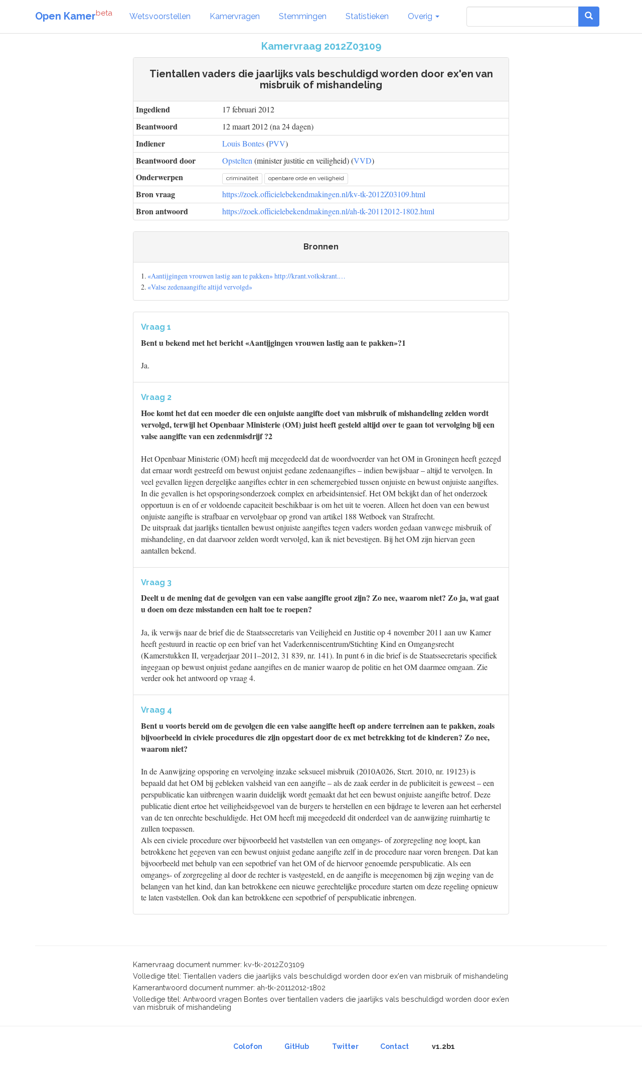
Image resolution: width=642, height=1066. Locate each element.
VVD (363, 160)
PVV (277, 143)
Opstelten (237, 160)
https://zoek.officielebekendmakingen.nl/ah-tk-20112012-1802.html (328, 211)
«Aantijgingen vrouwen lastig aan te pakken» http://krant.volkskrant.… (246, 276)
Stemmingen (303, 16)
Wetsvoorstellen (160, 16)
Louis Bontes (243, 143)
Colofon (247, 1046)
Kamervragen (235, 16)
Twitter (345, 1046)
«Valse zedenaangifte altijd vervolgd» (199, 287)
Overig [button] (421, 16)
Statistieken (367, 16)
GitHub (296, 1046)
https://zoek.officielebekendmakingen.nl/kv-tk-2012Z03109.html (323, 194)
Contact (394, 1046)
